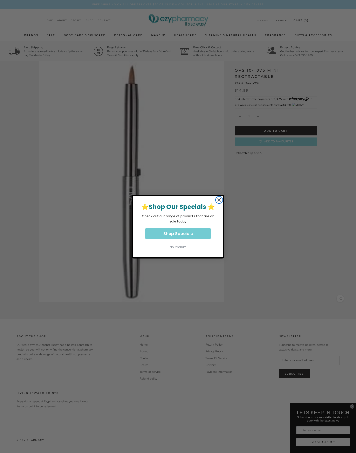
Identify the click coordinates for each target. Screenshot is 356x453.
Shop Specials (178, 233)
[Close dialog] (219, 200)
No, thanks (178, 247)
